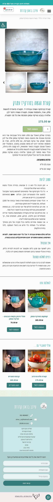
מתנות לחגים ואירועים (26, 450)
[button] (3, 25)
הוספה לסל (32, 129)
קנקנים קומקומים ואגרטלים (26, 437)
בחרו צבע (27, 448)
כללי (40, 18)
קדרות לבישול (26, 442)
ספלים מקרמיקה (26, 429)
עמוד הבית (46, 18)
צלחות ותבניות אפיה (26, 434)
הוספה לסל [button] (39, 327)
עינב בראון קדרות (29, 10)
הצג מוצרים (14, 385)
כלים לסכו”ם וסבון (26, 439)
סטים (26, 445)
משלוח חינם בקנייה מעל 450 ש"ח (16, 3)
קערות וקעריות (26, 431)
